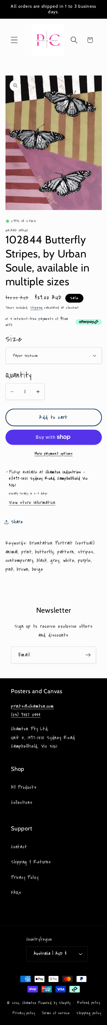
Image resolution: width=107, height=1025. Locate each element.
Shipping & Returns (31, 862)
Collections (22, 802)
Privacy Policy (25, 877)
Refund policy (88, 1002)
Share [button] (17, 521)
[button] (14, 40)
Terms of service (56, 1013)
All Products (23, 787)
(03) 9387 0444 (26, 715)
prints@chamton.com (32, 706)
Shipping (36, 307)
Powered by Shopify (54, 1003)
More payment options (54, 453)
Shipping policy (89, 1013)
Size (13, 339)
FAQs (16, 892)
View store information (32, 502)
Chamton (29, 1003)
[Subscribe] (88, 655)
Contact (19, 846)
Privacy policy (23, 1013)
